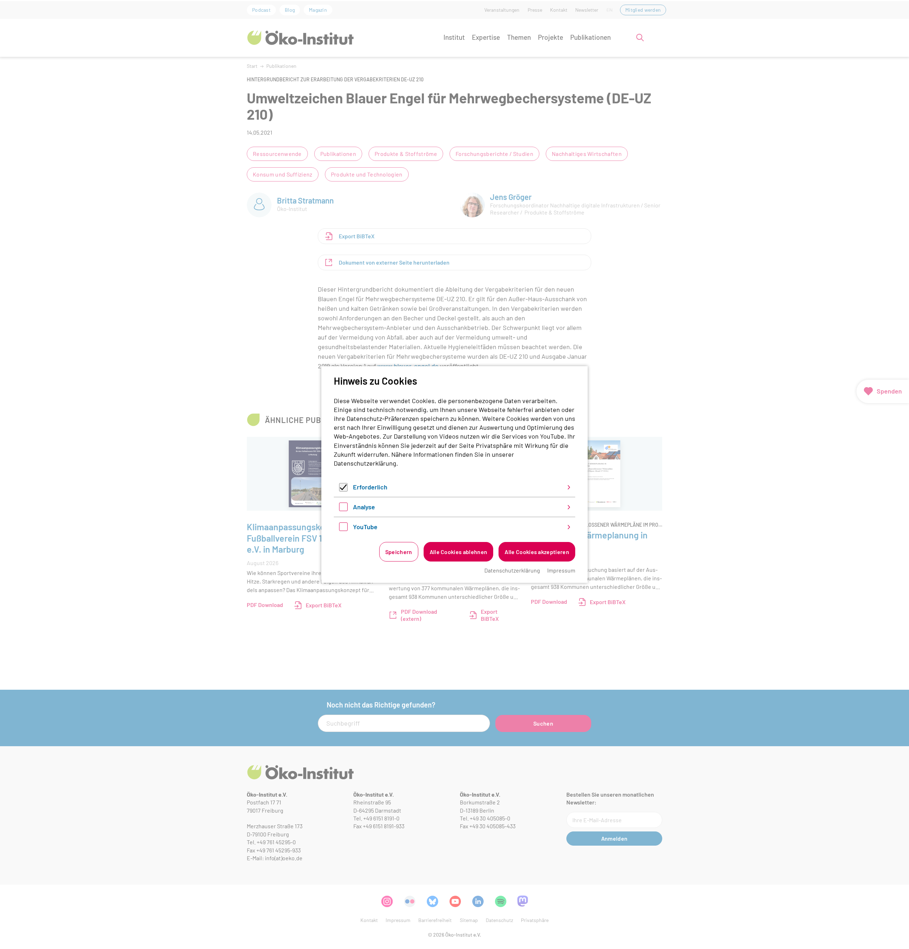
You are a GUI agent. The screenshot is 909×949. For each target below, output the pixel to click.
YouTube (365, 527)
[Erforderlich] (343, 489)
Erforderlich (370, 487)
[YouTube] (343, 528)
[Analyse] (343, 509)
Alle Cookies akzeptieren (537, 551)
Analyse (364, 507)
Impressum (561, 570)
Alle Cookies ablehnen (459, 551)
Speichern (398, 551)
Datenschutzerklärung (365, 463)
